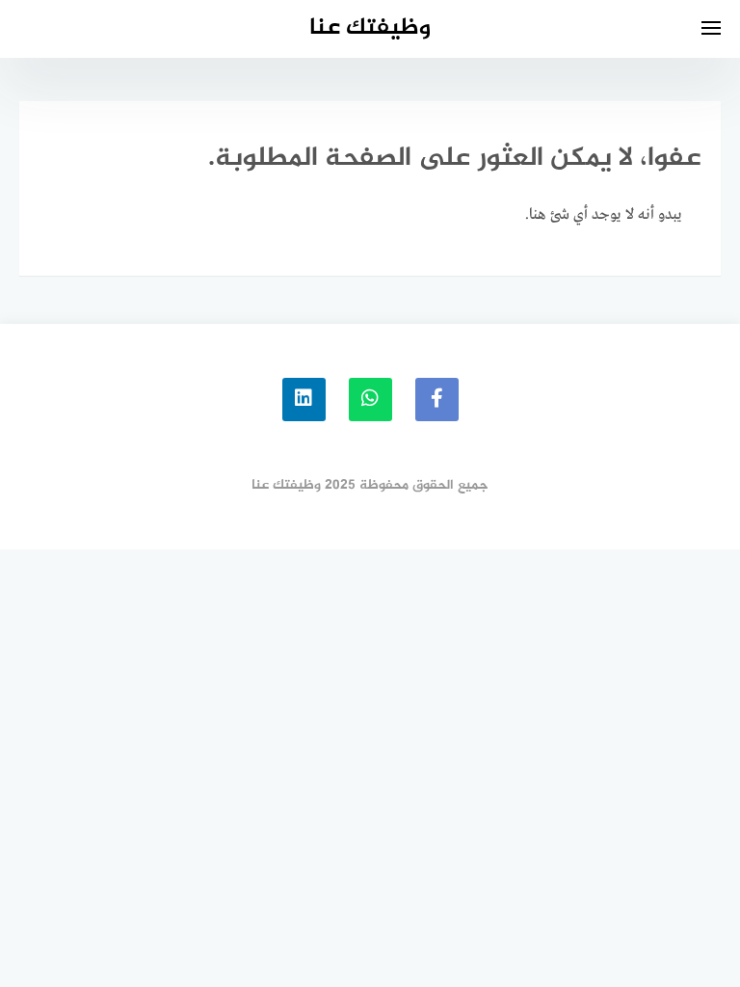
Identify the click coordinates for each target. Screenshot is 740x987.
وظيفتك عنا (370, 28)
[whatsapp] (370, 399)
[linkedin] (304, 399)
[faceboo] (437, 399)
